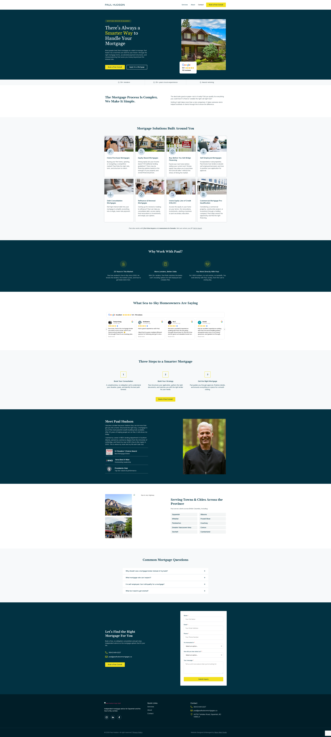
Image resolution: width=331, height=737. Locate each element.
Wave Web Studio (220, 732)
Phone (186, 633)
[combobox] (203, 646)
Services (185, 5)
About (193, 5)
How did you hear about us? (193, 651)
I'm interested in (189, 642)
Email (186, 624)
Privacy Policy (137, 732)
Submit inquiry (203, 679)
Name (186, 615)
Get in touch (197, 228)
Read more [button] (116, 336)
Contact (201, 5)
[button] (188, 67)
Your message (189, 660)
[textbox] (202, 646)
